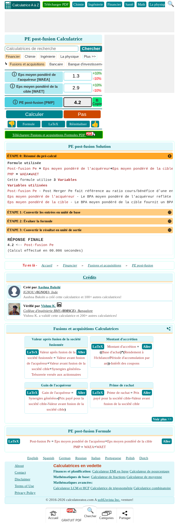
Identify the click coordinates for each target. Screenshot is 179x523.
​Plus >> (90, 56)
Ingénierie (95, 4)
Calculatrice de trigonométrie (111, 488)
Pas (82, 114)
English (32, 458)
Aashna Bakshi (49, 287)
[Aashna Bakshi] (14, 296)
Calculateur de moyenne (144, 477)
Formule (29, 124)
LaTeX (53, 124)
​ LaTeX (32, 352)
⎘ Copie (97, 102)
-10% (97, 78)
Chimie (78, 4)
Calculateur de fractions (108, 477)
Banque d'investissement (87, 64)
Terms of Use (24, 486)
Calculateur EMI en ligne (110, 471)
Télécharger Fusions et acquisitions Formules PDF (49, 135)
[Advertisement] (89, 21)
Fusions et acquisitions (27, 64)
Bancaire (56, 64)
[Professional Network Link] (59, 306)
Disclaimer (22, 479)
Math (141, 4)
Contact (20, 472)
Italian (95, 458)
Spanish (48, 458)
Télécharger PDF (56, 4)
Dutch (143, 458)
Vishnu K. (48, 306)
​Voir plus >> (162, 419)
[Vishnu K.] (14, 314)
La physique (159, 4)
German (65, 458)
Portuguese (113, 458)
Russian (81, 458)
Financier (114, 4)
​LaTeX (13, 441)
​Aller (167, 441)
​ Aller (81, 352)
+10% (97, 73)
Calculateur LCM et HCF (71, 488)
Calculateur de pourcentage (149, 471)
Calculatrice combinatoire (152, 488)
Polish (130, 458)
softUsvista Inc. (109, 500)
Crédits (89, 277)
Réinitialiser (78, 124)
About (19, 466)
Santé (129, 4)
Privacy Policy (25, 493)
